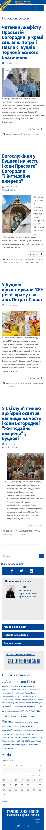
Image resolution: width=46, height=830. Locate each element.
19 (16, 785)
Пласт (33, 693)
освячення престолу (9, 734)
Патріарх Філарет (24, 693)
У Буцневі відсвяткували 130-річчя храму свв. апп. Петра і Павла (23, 292)
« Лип (4, 801)
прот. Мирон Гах (18, 263)
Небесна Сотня (7, 693)
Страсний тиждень (21, 699)
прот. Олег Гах (32, 263)
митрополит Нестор (10, 726)
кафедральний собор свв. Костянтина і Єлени (22, 716)
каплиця (37, 531)
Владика (22, 686)
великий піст (9, 706)
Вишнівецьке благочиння (10, 686)
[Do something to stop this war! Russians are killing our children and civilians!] (6, 5)
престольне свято (27, 737)
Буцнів (36, 134)
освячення (7, 534)
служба (11, 741)
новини (40, 730)
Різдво (13, 696)
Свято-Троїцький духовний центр (27, 696)
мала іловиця (33, 722)
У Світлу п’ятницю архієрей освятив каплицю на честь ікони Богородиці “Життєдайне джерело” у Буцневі (21, 423)
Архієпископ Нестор (15, 259)
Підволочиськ (6, 696)
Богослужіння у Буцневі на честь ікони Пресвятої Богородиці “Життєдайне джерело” (20, 168)
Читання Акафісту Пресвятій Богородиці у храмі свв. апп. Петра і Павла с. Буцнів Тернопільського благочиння (23, 42)
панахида (20, 734)
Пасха (14, 693)
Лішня (38, 690)
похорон (29, 733)
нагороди (26, 730)
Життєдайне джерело (22, 531)
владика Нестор (21, 706)
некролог (33, 730)
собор (17, 740)
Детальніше (35, 128)
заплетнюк (17, 711)
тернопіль (25, 740)
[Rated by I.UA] (23, 826)
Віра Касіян (13, 190)
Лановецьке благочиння (28, 690)
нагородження (17, 731)
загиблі (11, 711)
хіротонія (25, 744)
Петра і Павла (37, 383)
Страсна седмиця (7, 699)
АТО (3, 682)
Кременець (16, 689)
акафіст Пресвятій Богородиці (19, 134)
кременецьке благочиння (19, 722)
